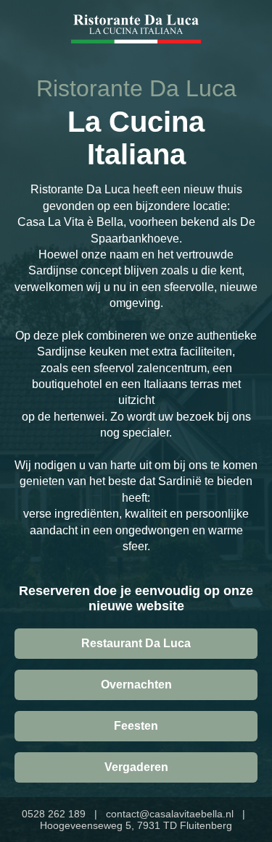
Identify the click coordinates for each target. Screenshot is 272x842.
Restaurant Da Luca (136, 643)
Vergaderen (136, 767)
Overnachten (136, 684)
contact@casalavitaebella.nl (170, 814)
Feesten (136, 726)
